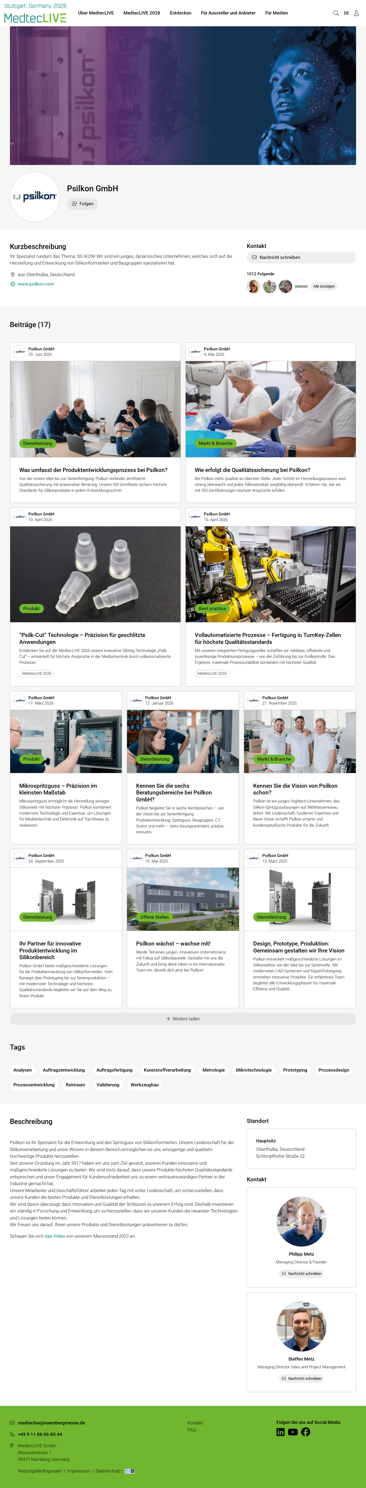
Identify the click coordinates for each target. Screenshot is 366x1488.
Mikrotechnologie (254, 1070)
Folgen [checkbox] (86, 203)
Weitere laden (186, 1018)
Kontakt (195, 1422)
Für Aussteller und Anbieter (228, 13)
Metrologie (214, 1070)
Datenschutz (108, 1471)
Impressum (78, 1471)
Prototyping (295, 1070)
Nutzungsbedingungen (40, 1471)
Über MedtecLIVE (96, 13)
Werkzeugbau (145, 1084)
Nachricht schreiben (280, 257)
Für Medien (276, 13)
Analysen (22, 1070)
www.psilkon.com (36, 284)
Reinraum (75, 1084)
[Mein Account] (356, 13)
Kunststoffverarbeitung (167, 1070)
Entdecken (180, 13)
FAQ (192, 1429)
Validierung (108, 1084)
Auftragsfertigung (114, 1070)
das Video (55, 1236)
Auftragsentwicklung (64, 1070)
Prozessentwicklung (34, 1084)
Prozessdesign (334, 1070)
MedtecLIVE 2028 (142, 13)
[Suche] (336, 13)
